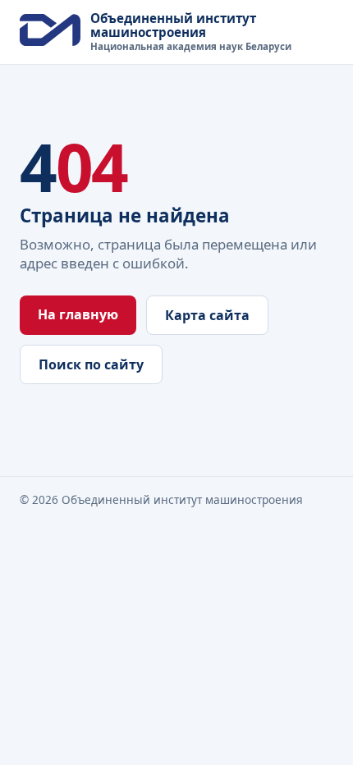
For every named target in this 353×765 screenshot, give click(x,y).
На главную (78, 314)
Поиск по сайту (91, 364)
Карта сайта (207, 315)
